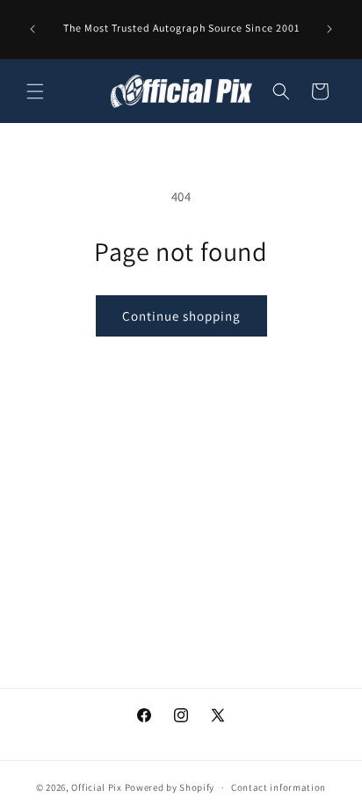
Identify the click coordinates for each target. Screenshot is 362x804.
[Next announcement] (329, 29)
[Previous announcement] (32, 29)
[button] (35, 91)
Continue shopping (181, 316)
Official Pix (96, 787)
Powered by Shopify (170, 787)
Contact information (278, 787)
